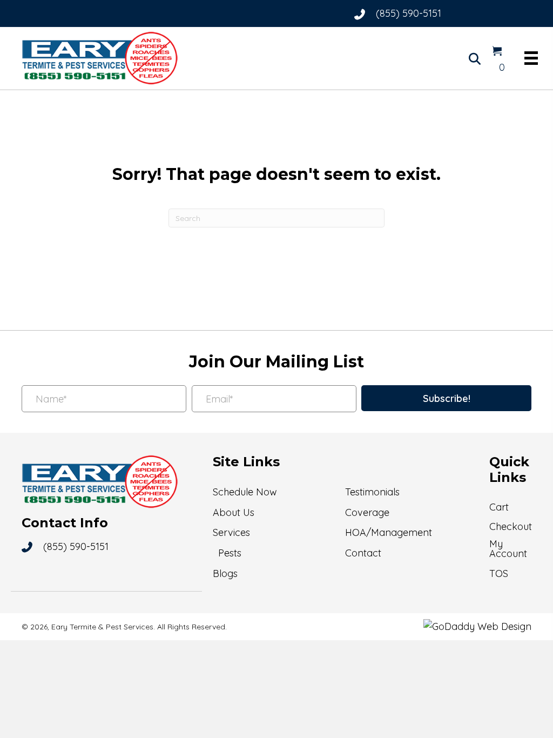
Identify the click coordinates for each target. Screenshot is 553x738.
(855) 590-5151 (408, 13)
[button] (446, 398)
